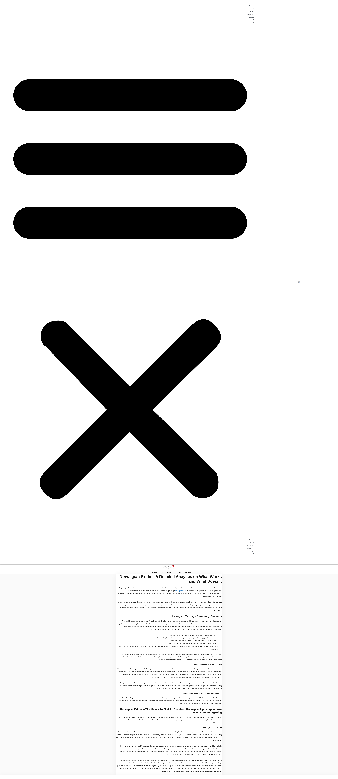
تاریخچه (249, 14)
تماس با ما (251, 22)
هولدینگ (251, 17)
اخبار (252, 20)
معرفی (249, 11)
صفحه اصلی (250, 6)
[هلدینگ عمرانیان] (169, 567)
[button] (130, 282)
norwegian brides (180, 591)
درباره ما (251, 8)
